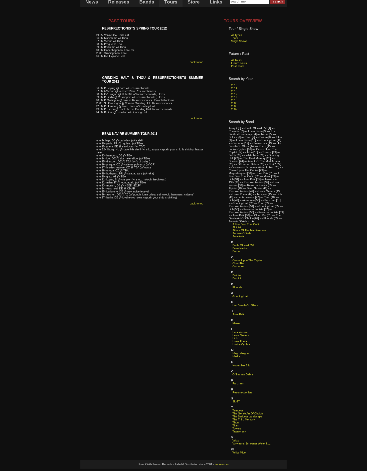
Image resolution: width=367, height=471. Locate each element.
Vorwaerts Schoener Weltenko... (251, 443)
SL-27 (236, 401)
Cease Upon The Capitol (247, 260)
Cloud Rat (238, 263)
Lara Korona (239, 332)
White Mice (239, 452)
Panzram (237, 383)
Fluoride (237, 287)
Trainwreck (239, 431)
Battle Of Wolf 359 (243, 245)
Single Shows (239, 41)
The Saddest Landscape (247, 416)
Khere (236, 323)
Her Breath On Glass (245, 305)
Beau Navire (239, 248)
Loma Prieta (239, 341)
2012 (234, 94)
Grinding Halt (240, 296)
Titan (235, 425)
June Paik (238, 314)
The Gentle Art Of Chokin (247, 413)
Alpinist (236, 227)
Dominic (237, 278)
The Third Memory (243, 419)
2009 (234, 103)
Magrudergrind (241, 353)
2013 (234, 91)
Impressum (221, 464)
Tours (234, 38)
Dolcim (236, 275)
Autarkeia (238, 236)
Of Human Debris (243, 374)
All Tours (236, 60)
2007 (234, 109)
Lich (234, 338)
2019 (234, 85)
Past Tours (237, 66)
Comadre (238, 266)
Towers (236, 428)
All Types (236, 35)
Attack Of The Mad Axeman (249, 230)
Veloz (235, 440)
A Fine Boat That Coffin (246, 224)
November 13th (241, 365)
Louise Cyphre (241, 344)
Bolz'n (236, 251)
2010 (234, 100)
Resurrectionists (242, 392)
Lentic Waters (240, 335)
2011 (234, 97)
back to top (196, 62)
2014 (234, 88)
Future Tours (239, 63)
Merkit (236, 356)
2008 (234, 106)
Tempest (237, 410)
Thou (235, 422)
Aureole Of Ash (241, 233)
